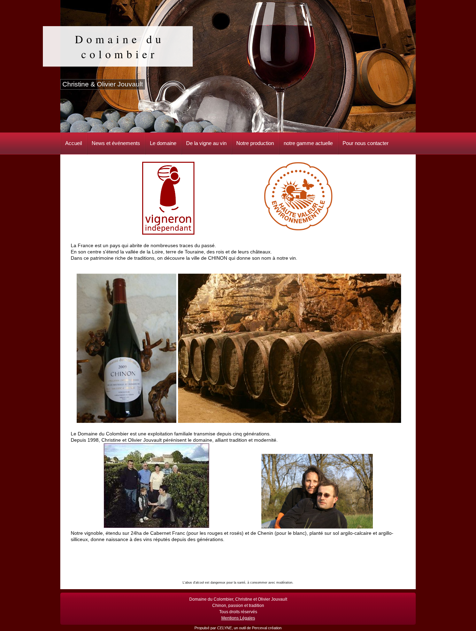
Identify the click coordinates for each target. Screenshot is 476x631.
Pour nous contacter (366, 143)
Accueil (73, 143)
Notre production (255, 143)
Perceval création (267, 628)
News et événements (116, 143)
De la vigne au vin (206, 143)
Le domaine (163, 143)
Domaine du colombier (119, 46)
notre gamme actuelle (308, 143)
